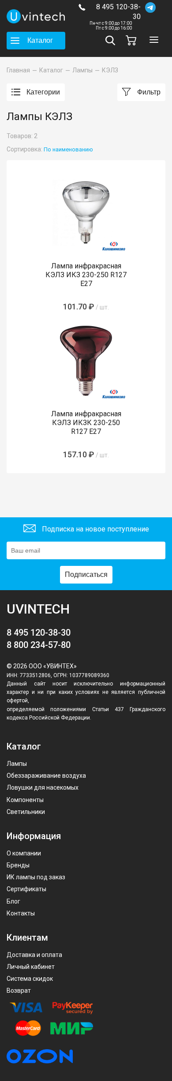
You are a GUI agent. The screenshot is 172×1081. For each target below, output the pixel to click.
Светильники (26, 811)
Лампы (17, 763)
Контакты (21, 913)
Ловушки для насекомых (43, 787)
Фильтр (148, 92)
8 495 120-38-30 (118, 12)
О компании (24, 853)
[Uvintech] (36, 16)
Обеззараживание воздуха (46, 775)
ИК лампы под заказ (36, 877)
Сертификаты (26, 889)
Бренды (18, 865)
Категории (42, 92)
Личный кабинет (31, 966)
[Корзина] (133, 40)
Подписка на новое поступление (94, 529)
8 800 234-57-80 (39, 645)
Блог (13, 901)
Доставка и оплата (34, 954)
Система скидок (30, 978)
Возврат (19, 990)
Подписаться (86, 574)
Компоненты (25, 799)
